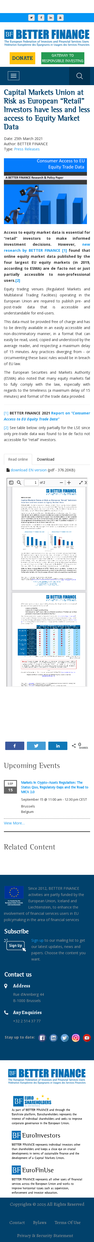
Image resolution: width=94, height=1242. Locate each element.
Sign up (37, 940)
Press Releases (27, 149)
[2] (17, 280)
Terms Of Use (68, 1222)
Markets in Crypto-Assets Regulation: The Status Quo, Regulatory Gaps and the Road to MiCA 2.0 (54, 787)
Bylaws (39, 1222)
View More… (14, 823)
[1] (63, 250)
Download (45, 459)
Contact (17, 1222)
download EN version (29, 469)
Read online (18, 459)
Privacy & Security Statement (45, 1235)
